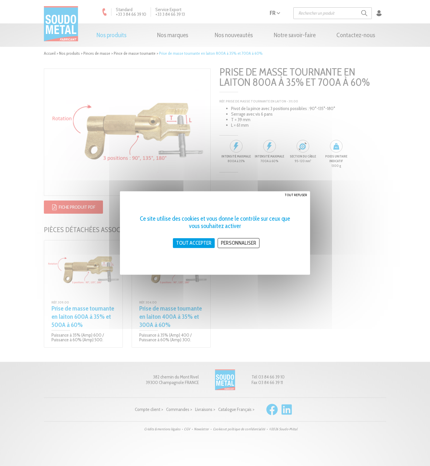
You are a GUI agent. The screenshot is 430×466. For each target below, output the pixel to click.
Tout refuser (296, 195)
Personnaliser (238, 243)
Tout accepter (193, 243)
